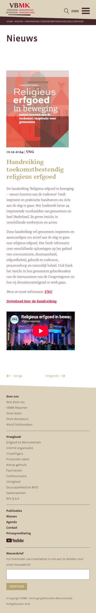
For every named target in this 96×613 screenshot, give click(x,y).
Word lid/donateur (19, 424)
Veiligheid (13, 481)
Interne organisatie (19, 448)
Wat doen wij (15, 402)
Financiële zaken (18, 459)
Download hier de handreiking (32, 301)
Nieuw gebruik (16, 465)
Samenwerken (16, 493)
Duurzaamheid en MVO (22, 487)
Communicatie (16, 476)
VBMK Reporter (16, 407)
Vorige (17, 376)
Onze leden (14, 413)
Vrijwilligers (14, 453)
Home (10, 21)
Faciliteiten (14, 470)
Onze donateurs (17, 419)
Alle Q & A (12, 498)
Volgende (52, 376)
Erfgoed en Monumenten (23, 442)
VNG (48, 291)
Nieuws (19, 21)
